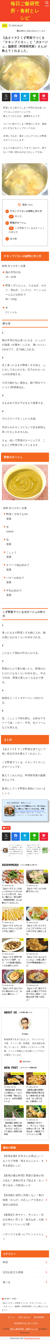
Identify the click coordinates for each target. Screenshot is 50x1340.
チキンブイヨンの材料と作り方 (24, 211)
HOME (7, 1299)
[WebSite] (25, 1061)
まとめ (11, 238)
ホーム (11, 1317)
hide (30, 205)
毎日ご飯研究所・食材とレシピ (25, 11)
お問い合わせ (24, 1317)
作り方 (16, 216)
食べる (6, 1282)
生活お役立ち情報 (13, 1272)
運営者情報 (39, 1317)
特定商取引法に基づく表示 (26, 1323)
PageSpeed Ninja (32, 1338)
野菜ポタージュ (16, 222)
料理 (5, 26)
